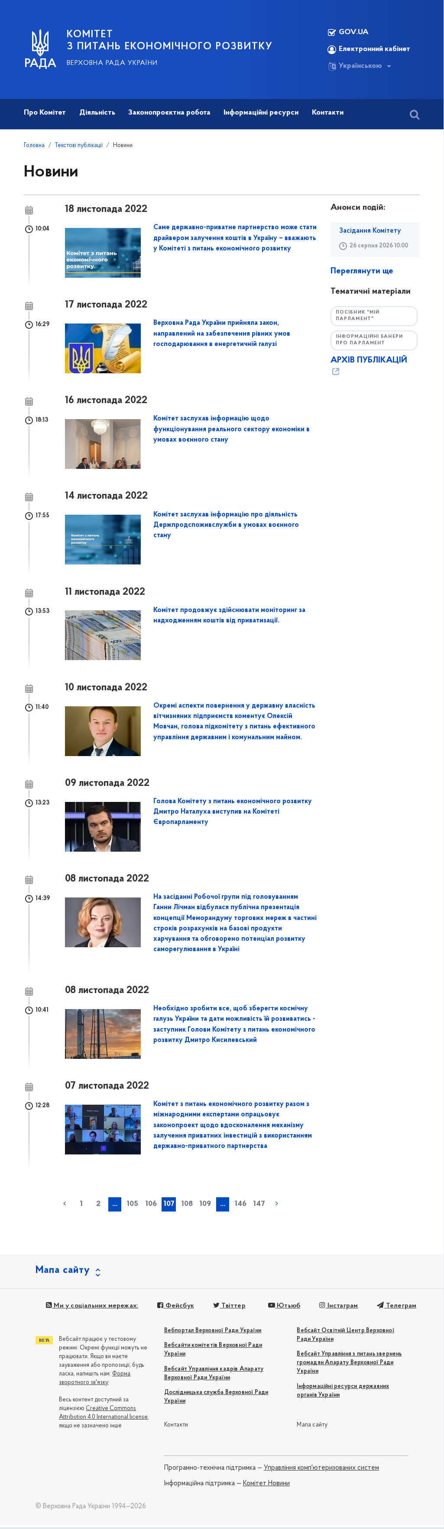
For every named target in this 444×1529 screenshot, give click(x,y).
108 (187, 1204)
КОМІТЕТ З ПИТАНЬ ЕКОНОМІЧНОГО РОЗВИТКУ (170, 40)
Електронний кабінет (374, 49)
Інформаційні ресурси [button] (261, 113)
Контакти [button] (328, 113)
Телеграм (400, 1305)
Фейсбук (178, 1305)
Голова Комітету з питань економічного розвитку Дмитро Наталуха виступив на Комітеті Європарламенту (232, 812)
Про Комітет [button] (45, 113)
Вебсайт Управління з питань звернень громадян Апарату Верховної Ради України (349, 1363)
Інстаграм (341, 1305)
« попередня (64, 1203)
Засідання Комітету (370, 231)
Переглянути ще (362, 271)
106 (151, 1204)
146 (240, 1204)
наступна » (276, 1203)
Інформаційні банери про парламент (369, 340)
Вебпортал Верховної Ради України (212, 1330)
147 (259, 1204)
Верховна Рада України (112, 63)
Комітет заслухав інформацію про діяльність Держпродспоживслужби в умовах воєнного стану (226, 525)
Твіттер (233, 1305)
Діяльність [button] (97, 113)
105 (132, 1204)
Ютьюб (287, 1305)
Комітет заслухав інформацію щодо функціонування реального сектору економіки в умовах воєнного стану (231, 429)
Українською (360, 66)
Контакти (176, 1425)
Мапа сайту (312, 1425)
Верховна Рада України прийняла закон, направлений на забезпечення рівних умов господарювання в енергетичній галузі (221, 334)
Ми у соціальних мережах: (95, 1305)
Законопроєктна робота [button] (169, 113)
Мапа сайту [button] (63, 1270)
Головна (34, 145)
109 (205, 1204)
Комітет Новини (266, 1483)
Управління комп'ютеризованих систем (321, 1468)
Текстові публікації (79, 145)
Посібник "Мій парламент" (357, 315)
